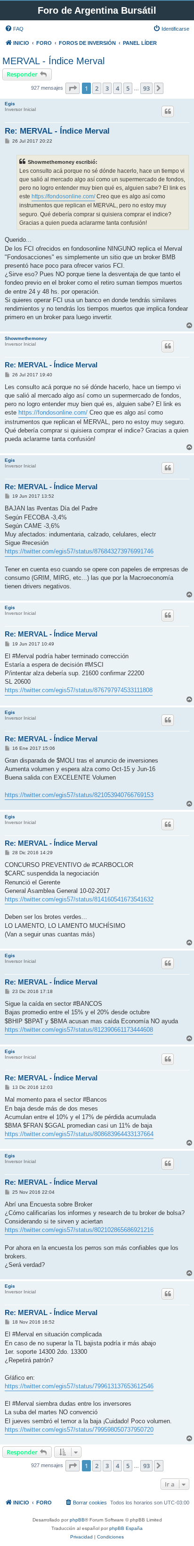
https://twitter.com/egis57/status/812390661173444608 (79, 1029)
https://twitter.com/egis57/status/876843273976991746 (79, 551)
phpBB (77, 1519)
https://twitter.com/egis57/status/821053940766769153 (79, 794)
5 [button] (127, 88)
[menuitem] (14, 28)
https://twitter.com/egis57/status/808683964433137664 (79, 1134)
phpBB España (126, 1528)
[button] (72, 88)
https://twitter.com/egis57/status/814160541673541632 (79, 899)
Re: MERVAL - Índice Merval (57, 131)
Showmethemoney (26, 338)
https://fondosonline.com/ (63, 196)
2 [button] (96, 88)
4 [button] (117, 88)
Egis (10, 103)
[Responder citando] (168, 111)
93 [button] (146, 88)
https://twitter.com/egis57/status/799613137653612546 (79, 1386)
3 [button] (107, 88)
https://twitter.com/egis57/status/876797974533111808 (79, 690)
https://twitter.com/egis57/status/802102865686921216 (79, 1229)
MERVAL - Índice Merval (53, 61)
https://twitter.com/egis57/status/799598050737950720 (79, 1429)
